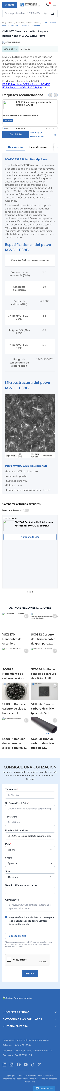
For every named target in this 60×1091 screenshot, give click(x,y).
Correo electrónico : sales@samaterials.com (26, 1040)
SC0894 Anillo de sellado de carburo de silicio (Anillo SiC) (43, 674)
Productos (20, 23)
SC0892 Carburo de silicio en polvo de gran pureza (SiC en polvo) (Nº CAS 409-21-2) (43, 639)
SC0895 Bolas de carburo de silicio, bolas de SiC (14, 708)
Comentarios (12, 900)
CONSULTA (15, 134)
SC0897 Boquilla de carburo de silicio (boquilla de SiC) (14, 743)
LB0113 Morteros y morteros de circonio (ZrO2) (33, 103)
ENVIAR (30, 973)
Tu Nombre (11, 789)
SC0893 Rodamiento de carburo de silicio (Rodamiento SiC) (14, 674)
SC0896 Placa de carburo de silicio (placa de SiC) (42, 708)
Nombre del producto (17, 830)
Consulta (9, 4)
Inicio (11, 23)
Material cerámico (33, 23)
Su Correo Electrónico (17, 803)
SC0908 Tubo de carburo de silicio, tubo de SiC (43, 743)
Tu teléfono (11, 817)
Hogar (4, 23)
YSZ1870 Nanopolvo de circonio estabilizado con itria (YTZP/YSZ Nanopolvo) (13, 639)
